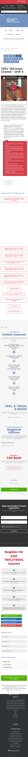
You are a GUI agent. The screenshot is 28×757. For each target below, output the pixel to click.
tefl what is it (14, 306)
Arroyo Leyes (15, 715)
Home (6, 30)
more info (14, 341)
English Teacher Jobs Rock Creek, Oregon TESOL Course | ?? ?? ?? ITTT (14, 255)
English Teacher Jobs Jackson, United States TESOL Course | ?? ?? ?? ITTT (14, 282)
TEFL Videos (7, 48)
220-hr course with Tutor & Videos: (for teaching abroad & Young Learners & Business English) (14, 367)
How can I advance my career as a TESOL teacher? (15, 708)
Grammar (7, 61)
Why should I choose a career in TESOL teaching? (15, 705)
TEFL (6, 55)
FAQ (21, 58)
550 (14, 352)
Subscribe (14, 531)
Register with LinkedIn (10, 619)
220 (14, 372)
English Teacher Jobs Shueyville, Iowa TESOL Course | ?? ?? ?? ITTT (14, 262)
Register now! (14, 489)
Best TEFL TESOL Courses (15, 733)
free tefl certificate (14, 311)
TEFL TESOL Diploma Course (15, 741)
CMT (15, 712)
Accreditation (10, 34)
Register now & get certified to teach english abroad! (14, 678)
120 (14, 393)
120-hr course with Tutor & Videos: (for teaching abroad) (14, 388)
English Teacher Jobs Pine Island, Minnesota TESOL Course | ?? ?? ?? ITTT (14, 276)
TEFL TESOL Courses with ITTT (15, 735)
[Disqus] (14, 228)
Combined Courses (9, 184)
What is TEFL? (15, 743)
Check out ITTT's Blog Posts (12, 193)
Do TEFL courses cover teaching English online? (16, 700)
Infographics (7, 58)
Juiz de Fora (15, 710)
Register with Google (10, 625)
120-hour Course (7, 50)
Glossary (15, 58)
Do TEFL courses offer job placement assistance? (15, 701)
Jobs (22, 30)
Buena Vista (15, 717)
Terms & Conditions (17, 690)
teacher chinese (14, 288)
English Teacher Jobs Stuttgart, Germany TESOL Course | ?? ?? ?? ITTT (14, 249)
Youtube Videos (15, 729)
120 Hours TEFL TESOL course (15, 746)
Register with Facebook (10, 622)
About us (15, 697)
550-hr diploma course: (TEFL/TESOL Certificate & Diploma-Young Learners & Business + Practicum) (14, 347)
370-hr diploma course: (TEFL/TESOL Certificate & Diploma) (14, 357)
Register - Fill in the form (11, 615)
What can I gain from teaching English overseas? (15, 703)
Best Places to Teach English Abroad (15, 740)
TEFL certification (11, 128)
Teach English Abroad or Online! (15, 736)
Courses (17, 30)
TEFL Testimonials (14, 48)
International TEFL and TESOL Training (13, 20)
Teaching (12, 55)
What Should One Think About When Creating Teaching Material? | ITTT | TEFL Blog (14, 200)
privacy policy (15, 526)
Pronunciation (15, 61)
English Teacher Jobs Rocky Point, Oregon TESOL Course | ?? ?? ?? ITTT (14, 269)
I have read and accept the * (11, 526)
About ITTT (11, 30)
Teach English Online (15, 731)
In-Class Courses (9, 182)
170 (14, 383)
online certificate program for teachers (14, 300)
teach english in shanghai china (14, 294)
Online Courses (21, 1)
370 (14, 361)
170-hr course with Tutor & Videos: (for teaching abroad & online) (14, 378)
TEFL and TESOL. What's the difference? (15, 738)
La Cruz (15, 713)
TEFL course (4, 106)
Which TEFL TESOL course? (15, 745)
